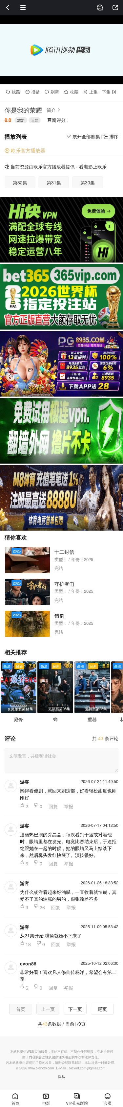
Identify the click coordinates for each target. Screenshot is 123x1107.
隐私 (61, 1076)
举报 (68, 806)
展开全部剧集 (83, 136)
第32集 (20, 182)
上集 (90, 92)
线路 (13, 92)
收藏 (71, 92)
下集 (109, 92)
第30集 (87, 182)
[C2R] (61, 431)
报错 (32, 92)
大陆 (34, 120)
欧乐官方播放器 (25, 150)
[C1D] (61, 364)
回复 (53, 806)
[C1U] (61, 230)
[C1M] (61, 297)
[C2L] (61, 498)
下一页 (75, 1009)
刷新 (52, 92)
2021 (21, 120)
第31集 (54, 182)
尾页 (102, 1009)
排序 (110, 136)
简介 (54, 110)
